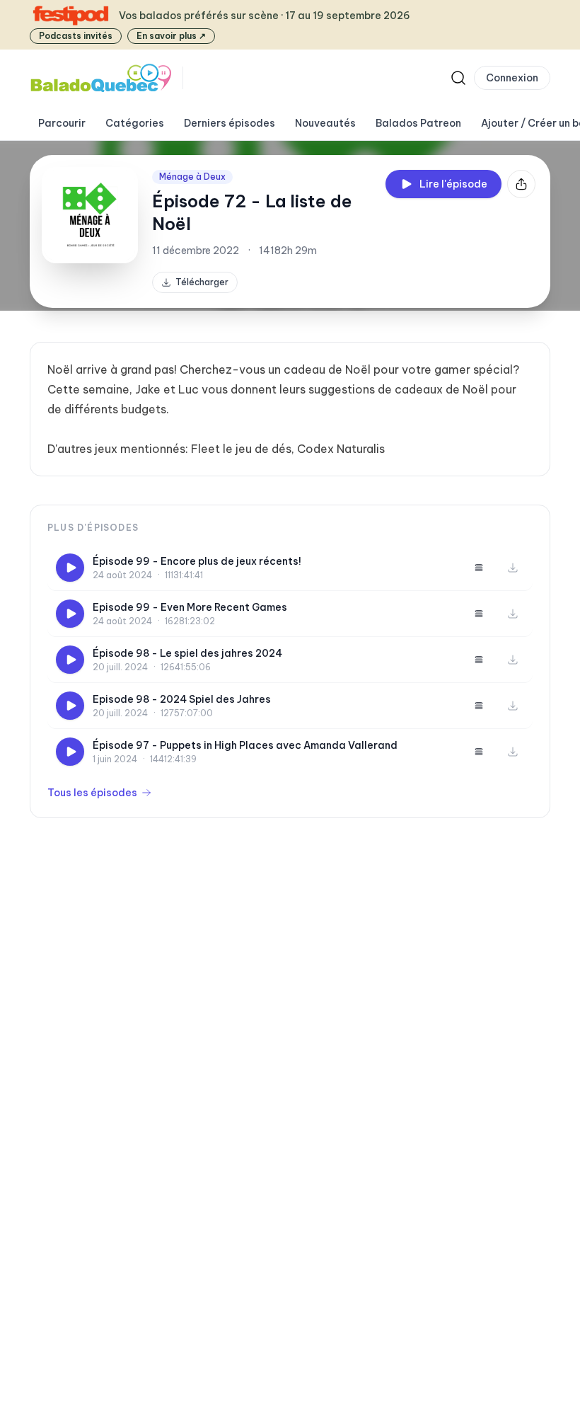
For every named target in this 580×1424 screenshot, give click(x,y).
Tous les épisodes (92, 792)
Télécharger (201, 282)
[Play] (70, 567)
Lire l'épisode (453, 184)
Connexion (512, 77)
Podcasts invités (75, 35)
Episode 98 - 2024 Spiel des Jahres (182, 699)
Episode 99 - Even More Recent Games (190, 607)
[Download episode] (512, 567)
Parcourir (62, 123)
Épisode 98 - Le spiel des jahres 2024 (187, 653)
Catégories (134, 123)
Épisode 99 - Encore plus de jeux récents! (197, 561)
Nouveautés (325, 123)
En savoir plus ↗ (171, 35)
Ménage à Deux (192, 176)
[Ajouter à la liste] (479, 567)
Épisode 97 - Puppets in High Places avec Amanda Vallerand (245, 745)
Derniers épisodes (229, 123)
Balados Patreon (418, 123)
